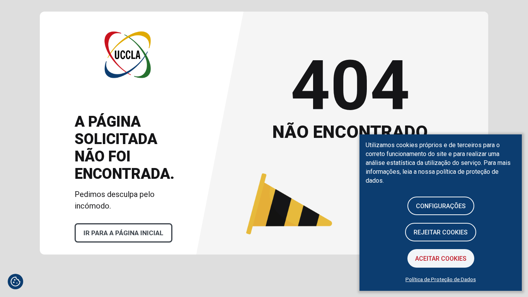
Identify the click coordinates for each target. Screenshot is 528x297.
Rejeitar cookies (441, 232)
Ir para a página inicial (123, 233)
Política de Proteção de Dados (440, 279)
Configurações (441, 206)
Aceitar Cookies (441, 258)
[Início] (128, 102)
